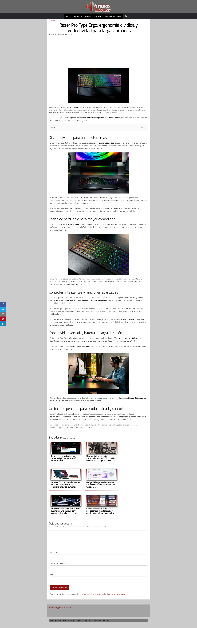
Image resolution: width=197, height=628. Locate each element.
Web (51, 574)
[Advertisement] (98, 52)
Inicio (68, 16)
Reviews (77, 16)
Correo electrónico (58, 564)
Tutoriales (98, 16)
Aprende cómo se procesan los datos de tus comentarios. (104, 594)
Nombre (53, 553)
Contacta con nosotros (113, 16)
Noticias (88, 16)
